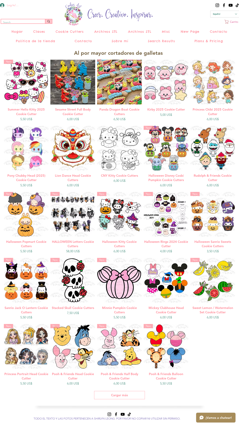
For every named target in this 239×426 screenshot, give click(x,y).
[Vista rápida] (72, 82)
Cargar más (119, 395)
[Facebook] (224, 5)
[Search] (48, 21)
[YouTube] (230, 5)
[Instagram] (217, 5)
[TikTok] (129, 414)
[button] (39, 32)
